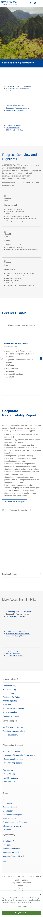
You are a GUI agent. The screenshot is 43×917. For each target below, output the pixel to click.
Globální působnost (21, 891)
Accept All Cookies (21, 913)
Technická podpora (10, 735)
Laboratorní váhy (9, 686)
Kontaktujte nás (9, 841)
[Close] (40, 894)
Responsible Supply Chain (15, 110)
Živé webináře (9, 782)
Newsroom (7, 830)
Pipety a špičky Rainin (11, 697)
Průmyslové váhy (9, 689)
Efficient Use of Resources (15, 106)
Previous (1, 358)
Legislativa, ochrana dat (21, 883)
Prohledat (6, 845)
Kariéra (5, 800)
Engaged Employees (13, 125)
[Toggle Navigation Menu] (40, 3)
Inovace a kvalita (9, 818)
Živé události (8, 770)
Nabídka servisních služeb (13, 727)
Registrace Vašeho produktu (14, 731)
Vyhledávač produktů (11, 852)
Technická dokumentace (13, 759)
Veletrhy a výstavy (11, 778)
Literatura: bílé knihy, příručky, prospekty (19, 755)
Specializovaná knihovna (12, 751)
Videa (6, 767)
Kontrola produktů (10, 712)
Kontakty (21, 885)
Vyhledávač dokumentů (12, 849)
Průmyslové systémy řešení (13, 708)
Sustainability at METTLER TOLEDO (19, 86)
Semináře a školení (11, 774)
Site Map (21, 888)
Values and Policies (13, 127)
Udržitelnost (7, 803)
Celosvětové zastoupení (12, 815)
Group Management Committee (15, 822)
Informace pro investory (12, 826)
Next (41, 358)
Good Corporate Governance (16, 91)
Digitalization (8, 811)
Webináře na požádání (13, 763)
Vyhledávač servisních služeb (14, 856)
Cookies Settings (21, 880)
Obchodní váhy (9, 693)
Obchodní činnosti (10, 807)
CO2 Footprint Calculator (14, 130)
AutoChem (7, 705)
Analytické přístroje (10, 701)
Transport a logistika (11, 716)
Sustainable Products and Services (18, 108)
